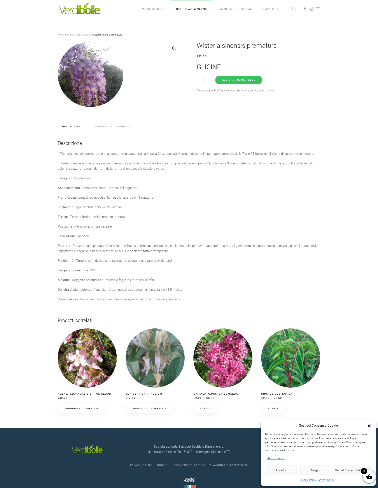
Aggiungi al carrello (239, 79)
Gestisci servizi (276, 458)
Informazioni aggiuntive (112, 126)
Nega (314, 470)
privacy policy (326, 480)
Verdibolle (153, 9)
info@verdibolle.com (188, 465)
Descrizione (71, 126)
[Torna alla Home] (80, 9)
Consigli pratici (235, 9)
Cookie (162, 465)
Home (61, 34)
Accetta (280, 470)
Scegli (205, 408)
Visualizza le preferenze (352, 470)
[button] (369, 425)
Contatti (271, 9)
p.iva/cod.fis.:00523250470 (228, 465)
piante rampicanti (246, 90)
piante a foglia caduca (78, 34)
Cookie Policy (308, 480)
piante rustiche (265, 90)
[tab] (69, 126)
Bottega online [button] (192, 9)
